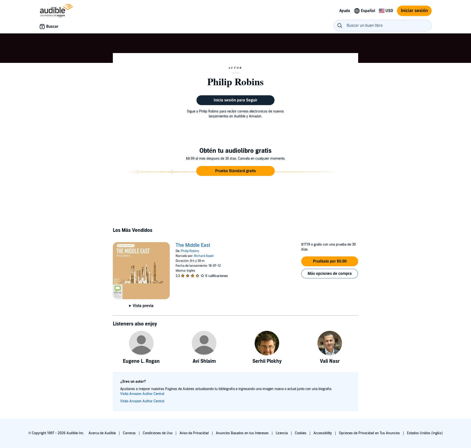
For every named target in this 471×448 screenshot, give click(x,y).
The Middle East (193, 245)
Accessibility (323, 433)
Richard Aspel (203, 256)
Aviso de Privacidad (194, 433)
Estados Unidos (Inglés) (425, 433)
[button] (235, 171)
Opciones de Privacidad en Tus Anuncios (369, 433)
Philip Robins (190, 251)
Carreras (129, 433)
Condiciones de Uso (157, 433)
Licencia (282, 433)
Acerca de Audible (102, 433)
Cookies (300, 433)
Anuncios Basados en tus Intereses (242, 433)
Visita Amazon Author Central (142, 394)
